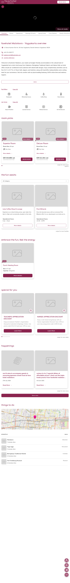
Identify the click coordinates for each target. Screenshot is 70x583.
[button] (35, 417)
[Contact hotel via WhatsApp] (67, 565)
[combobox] (35, 181)
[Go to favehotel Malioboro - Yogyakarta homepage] (10, 4)
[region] (35, 18)
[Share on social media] (67, 560)
